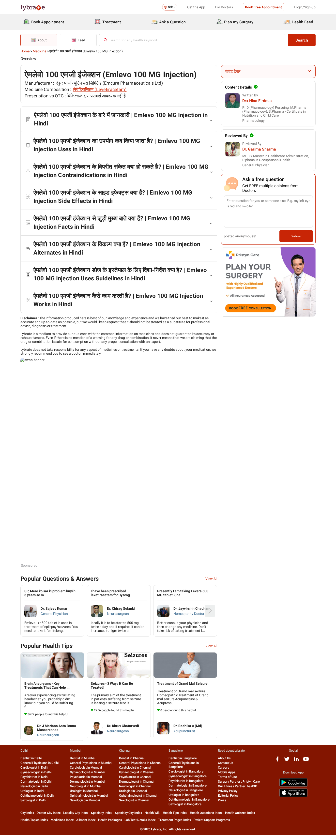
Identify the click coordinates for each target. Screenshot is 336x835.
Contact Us (225, 763)
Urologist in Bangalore (183, 795)
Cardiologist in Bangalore (185, 771)
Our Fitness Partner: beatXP (237, 786)
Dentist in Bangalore (182, 758)
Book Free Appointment (263, 7)
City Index (27, 813)
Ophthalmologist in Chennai (138, 795)
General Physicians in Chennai (140, 763)
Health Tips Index (175, 813)
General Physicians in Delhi (39, 763)
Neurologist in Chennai (135, 786)
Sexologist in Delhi (33, 800)
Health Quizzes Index (240, 813)
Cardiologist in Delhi (34, 767)
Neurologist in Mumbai (85, 786)
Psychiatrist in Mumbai (86, 777)
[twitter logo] (287, 761)
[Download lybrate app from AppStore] (293, 796)
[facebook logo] (277, 761)
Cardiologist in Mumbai (86, 767)
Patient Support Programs (212, 820)
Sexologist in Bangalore (184, 804)
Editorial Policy (228, 795)
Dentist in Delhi (31, 758)
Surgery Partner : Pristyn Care (239, 781)
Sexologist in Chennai (134, 800)
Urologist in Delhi (32, 791)
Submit (296, 236)
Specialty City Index (128, 813)
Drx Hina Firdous (257, 100)
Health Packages (110, 820)
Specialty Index (101, 813)
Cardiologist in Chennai (135, 767)
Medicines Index (62, 820)
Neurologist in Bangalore (185, 790)
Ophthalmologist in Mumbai (89, 795)
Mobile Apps (226, 772)
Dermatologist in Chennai (136, 781)
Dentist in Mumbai (82, 758)
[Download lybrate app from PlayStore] (293, 786)
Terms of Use (227, 777)
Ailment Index (86, 820)
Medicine (39, 51)
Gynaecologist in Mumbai (87, 772)
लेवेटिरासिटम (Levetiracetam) (99, 89)
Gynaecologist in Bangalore (187, 776)
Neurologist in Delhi (34, 786)
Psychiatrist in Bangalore (185, 781)
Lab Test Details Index (140, 820)
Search (301, 40)
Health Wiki (152, 813)
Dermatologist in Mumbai (87, 781)
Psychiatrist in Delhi (34, 777)
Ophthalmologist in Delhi (37, 795)
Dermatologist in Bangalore (187, 785)
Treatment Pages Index (174, 820)
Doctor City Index (49, 813)
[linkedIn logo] (296, 761)
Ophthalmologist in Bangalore (189, 799)
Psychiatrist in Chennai (135, 777)
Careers (223, 767)
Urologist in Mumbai (84, 791)
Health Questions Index (206, 813)
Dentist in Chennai (131, 758)
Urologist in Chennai (133, 791)
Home (25, 51)
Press (222, 800)
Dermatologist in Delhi (35, 781)
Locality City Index (76, 813)
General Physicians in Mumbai (91, 763)
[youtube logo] (306, 761)
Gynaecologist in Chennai (136, 772)
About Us (224, 758)
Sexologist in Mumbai (85, 800)
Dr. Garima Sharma (259, 149)
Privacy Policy (227, 791)
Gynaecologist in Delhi (35, 772)
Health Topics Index (34, 820)
